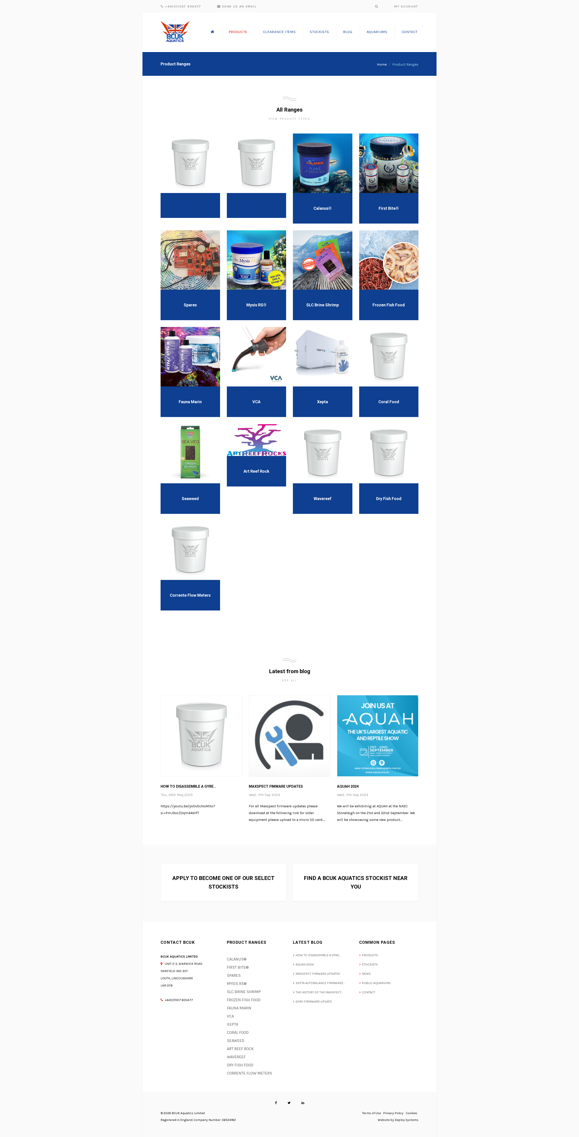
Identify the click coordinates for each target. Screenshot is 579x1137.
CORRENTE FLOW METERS (249, 1073)
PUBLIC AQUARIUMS (376, 983)
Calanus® (322, 208)
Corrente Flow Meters (190, 595)
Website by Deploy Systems (398, 1120)
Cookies (411, 1113)
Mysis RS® (256, 305)
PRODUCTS (370, 955)
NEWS (366, 974)
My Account (406, 6)
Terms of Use (371, 1113)
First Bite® (389, 208)
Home (382, 64)
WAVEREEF (236, 1056)
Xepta (322, 401)
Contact (410, 32)
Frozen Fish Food (389, 305)
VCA (256, 401)
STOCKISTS (370, 964)
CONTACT (368, 992)
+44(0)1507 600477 (182, 6)
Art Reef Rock (256, 471)
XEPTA (232, 1024)
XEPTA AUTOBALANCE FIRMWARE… (320, 983)
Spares (190, 305)
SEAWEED (235, 1040)
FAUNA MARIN (239, 1008)
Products (238, 32)
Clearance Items (279, 32)
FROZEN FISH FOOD (244, 999)
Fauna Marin (190, 401)
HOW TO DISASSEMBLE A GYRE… (188, 786)
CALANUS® (237, 959)
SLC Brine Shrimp (322, 305)
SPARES (234, 975)
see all (289, 680)
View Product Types (290, 118)
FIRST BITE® (238, 967)
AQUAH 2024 (348, 786)
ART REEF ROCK (240, 1048)
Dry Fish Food (388, 498)
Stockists (319, 32)
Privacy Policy (393, 1113)
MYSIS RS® (237, 983)
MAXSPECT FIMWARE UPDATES (276, 786)
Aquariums (377, 32)
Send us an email (239, 6)
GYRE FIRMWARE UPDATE (314, 1002)
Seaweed (190, 498)
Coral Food (388, 401)
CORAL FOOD (238, 1032)
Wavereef (322, 498)
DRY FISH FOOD (240, 1065)
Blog (347, 32)
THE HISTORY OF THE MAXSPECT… (319, 992)
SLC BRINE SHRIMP (244, 991)
